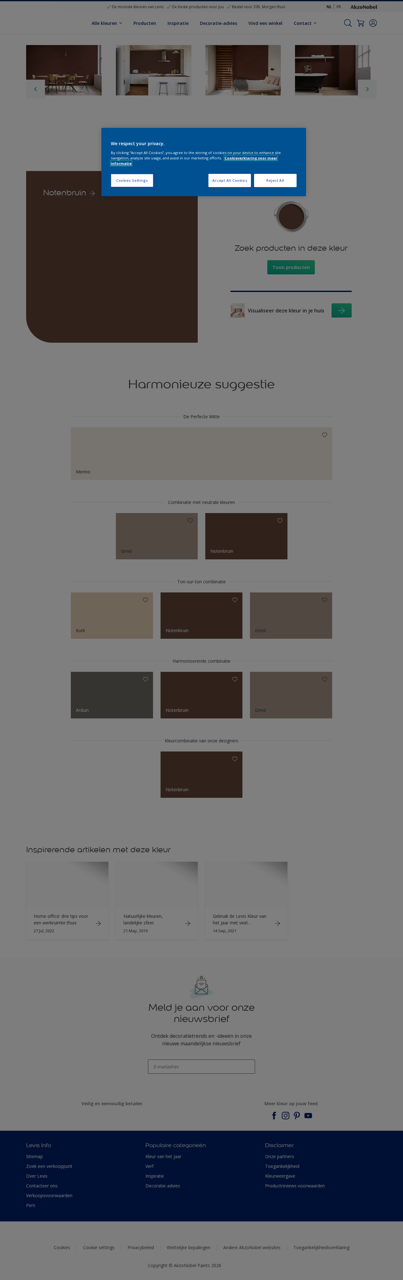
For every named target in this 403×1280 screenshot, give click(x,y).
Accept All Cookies (229, 180)
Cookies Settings (132, 180)
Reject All (275, 180)
